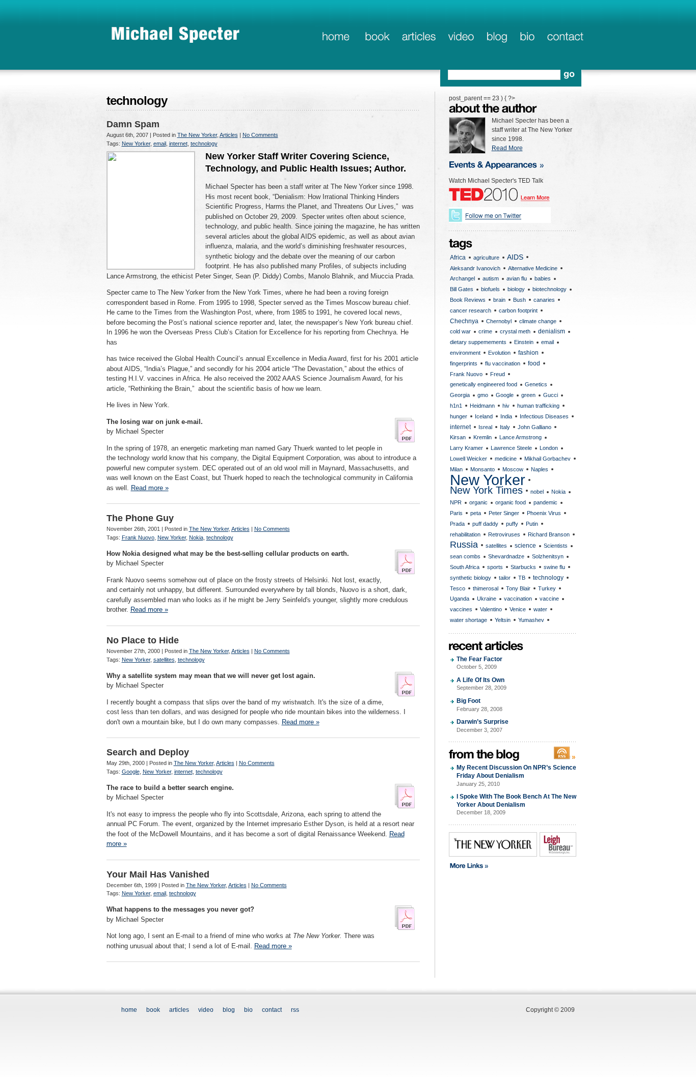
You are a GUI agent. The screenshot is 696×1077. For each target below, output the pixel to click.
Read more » (150, 488)
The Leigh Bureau (558, 844)
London (549, 448)
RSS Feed (565, 753)
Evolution (499, 353)
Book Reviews (468, 300)
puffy (512, 524)
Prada (457, 524)
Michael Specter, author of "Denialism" (176, 34)
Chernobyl (499, 321)
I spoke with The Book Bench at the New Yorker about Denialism (516, 804)
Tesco (457, 588)
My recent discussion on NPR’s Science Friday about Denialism (516, 775)
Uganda (459, 599)
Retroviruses (504, 534)
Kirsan (458, 437)
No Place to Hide (142, 640)
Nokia (196, 537)
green (528, 395)
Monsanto (482, 469)
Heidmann (482, 406)
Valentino (491, 609)
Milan (456, 469)
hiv (506, 406)
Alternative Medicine (532, 268)
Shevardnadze (506, 556)
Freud (497, 374)
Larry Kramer (466, 448)
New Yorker (136, 143)
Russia (464, 545)
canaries (544, 300)
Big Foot (479, 704)
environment (465, 353)
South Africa (464, 567)
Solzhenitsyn (548, 556)
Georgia (460, 395)
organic (478, 502)
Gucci (550, 395)
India (506, 416)
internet (178, 143)
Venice (518, 609)
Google (131, 772)
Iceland (484, 416)
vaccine (549, 599)
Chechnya (464, 321)
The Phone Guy (140, 518)
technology (204, 143)
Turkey (547, 588)
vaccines (461, 609)
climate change (537, 321)
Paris (456, 513)
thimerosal (485, 588)
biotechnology (549, 289)
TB (521, 578)
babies (542, 278)
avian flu (516, 278)
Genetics (536, 384)
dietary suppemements (478, 342)
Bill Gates (461, 289)
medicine (506, 459)
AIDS (515, 257)
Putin (532, 524)
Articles (229, 135)
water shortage (468, 620)
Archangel (462, 278)
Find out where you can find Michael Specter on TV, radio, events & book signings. (503, 164)
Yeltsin (503, 620)
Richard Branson (549, 534)
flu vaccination (502, 363)
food (534, 363)
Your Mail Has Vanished (157, 874)
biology (516, 289)
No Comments (260, 135)
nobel (537, 492)
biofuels (490, 289)
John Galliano (534, 427)
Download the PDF (405, 430)
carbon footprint (518, 310)
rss (295, 1009)
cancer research (470, 310)
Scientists (556, 546)
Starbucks (523, 567)
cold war (460, 331)
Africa (458, 257)
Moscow (512, 469)
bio (527, 37)
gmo (482, 395)
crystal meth (515, 331)
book (375, 37)
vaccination (518, 599)
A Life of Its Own (481, 683)
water (540, 609)
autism (491, 278)
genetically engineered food (483, 384)
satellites (164, 660)
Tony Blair (518, 588)
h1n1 (456, 406)
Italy (505, 427)
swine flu (554, 567)
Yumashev (531, 620)
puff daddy (485, 524)
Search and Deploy (147, 752)
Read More (507, 148)
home (335, 37)
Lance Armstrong (520, 437)
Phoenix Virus (544, 513)
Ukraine (486, 599)
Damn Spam (132, 124)
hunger (458, 416)
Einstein (523, 342)
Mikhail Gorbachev (547, 459)
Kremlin (482, 437)
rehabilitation (465, 534)
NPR (456, 502)
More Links (504, 866)
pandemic (545, 502)
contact (565, 37)
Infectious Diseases (544, 416)
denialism (551, 331)
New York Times (486, 490)
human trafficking (538, 406)
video (205, 1009)
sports (495, 567)
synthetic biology (470, 578)
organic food (510, 502)
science (525, 545)
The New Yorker (197, 135)
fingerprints (463, 363)
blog (497, 37)
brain (499, 300)
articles (418, 37)
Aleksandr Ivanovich (475, 268)
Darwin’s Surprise (482, 725)
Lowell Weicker (468, 459)
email (159, 143)
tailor (505, 578)
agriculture (486, 257)
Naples (539, 469)
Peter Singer (504, 513)
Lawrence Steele (511, 448)
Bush (519, 300)
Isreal (485, 427)
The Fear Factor (479, 663)
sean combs (465, 556)
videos (460, 37)
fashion (528, 352)
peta (475, 513)
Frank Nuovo (138, 537)
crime (485, 331)
